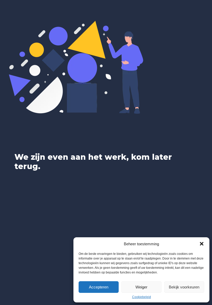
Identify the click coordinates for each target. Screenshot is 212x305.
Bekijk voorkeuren (184, 287)
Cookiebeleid (141, 297)
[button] (201, 243)
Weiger (141, 287)
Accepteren (98, 287)
